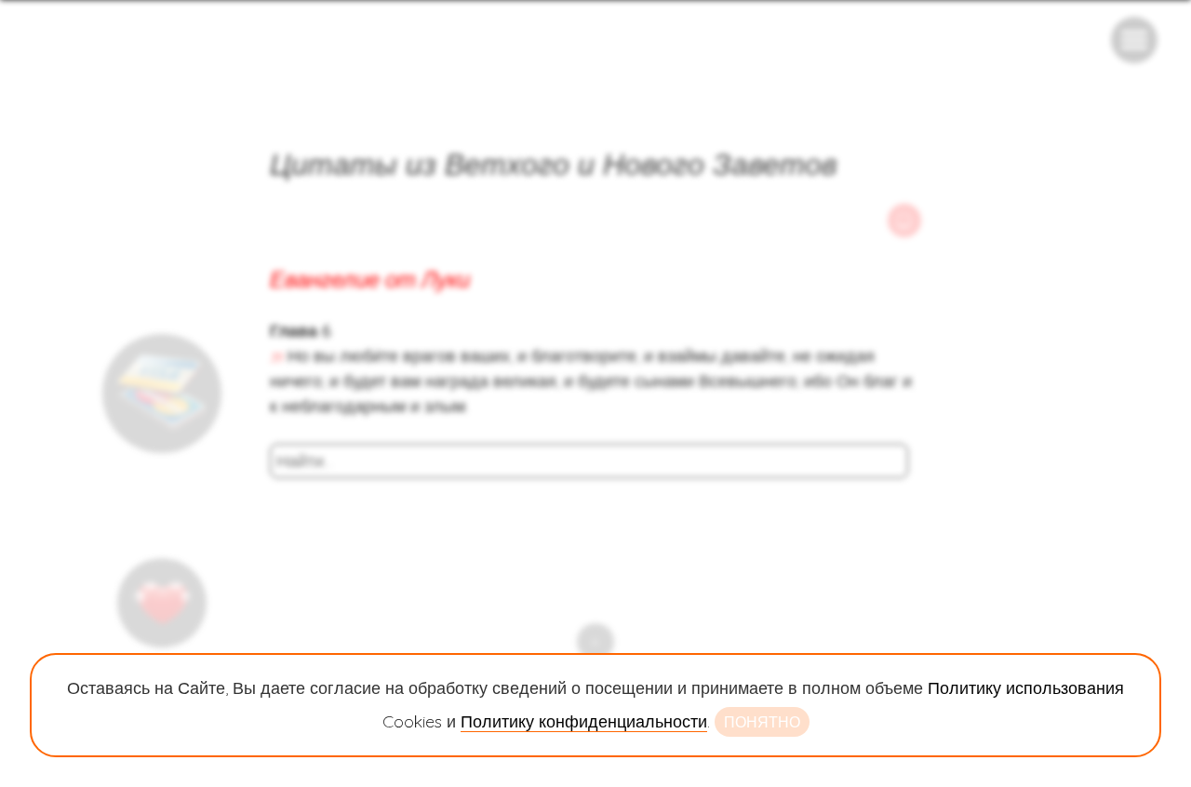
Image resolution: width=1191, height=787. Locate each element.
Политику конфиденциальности (584, 721)
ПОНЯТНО (762, 722)
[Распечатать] (904, 220)
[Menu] (1134, 40)
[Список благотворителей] (162, 602)
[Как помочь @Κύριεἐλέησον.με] (161, 393)
